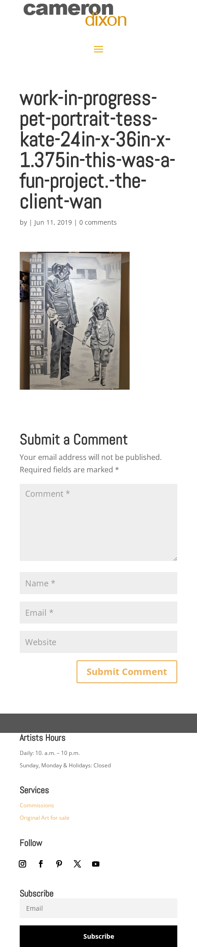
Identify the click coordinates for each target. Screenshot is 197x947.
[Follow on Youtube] (95, 863)
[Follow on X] (77, 863)
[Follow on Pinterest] (59, 863)
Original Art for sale (45, 818)
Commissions (37, 805)
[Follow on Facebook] (40, 863)
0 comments (98, 222)
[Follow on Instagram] (22, 863)
